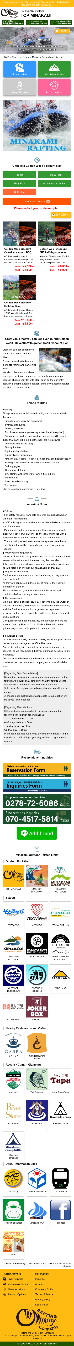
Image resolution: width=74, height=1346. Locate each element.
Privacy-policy (42, 1299)
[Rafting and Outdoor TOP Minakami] (9, 13)
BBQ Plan (19, 192)
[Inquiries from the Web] (37, 780)
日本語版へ (64, 31)
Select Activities (12, 1273)
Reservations (42, 1273)
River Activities (15, 1278)
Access (39, 1284)
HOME (6, 57)
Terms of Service (44, 1294)
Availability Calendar (35, 201)
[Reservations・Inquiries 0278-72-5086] (37, 21)
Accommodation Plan (54, 183)
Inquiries (40, 1278)
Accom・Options (17, 1294)
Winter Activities (16, 1289)
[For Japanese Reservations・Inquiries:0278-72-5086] (37, 795)
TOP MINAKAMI (36, 14)
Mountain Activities (18, 1284)
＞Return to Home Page (15, 1263)
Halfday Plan (55, 174)
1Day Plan (19, 183)
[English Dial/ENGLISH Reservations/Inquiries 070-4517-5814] (61, 21)
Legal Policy (41, 1304)
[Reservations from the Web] (37, 765)
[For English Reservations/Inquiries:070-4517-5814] (37, 811)
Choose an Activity (20, 57)
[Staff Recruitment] (13, 21)
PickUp (19, 174)
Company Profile (44, 1289)
